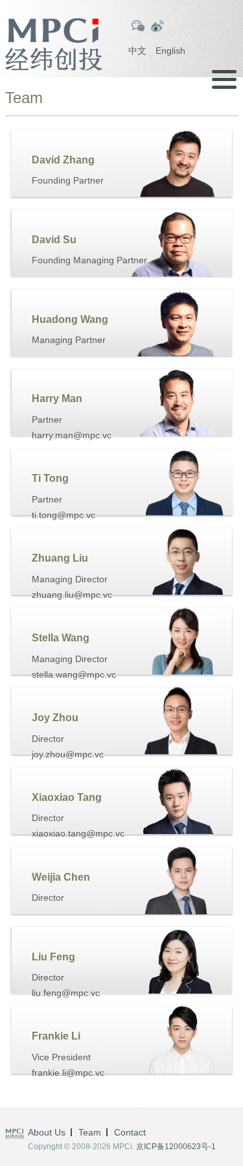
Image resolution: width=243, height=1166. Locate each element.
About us (46, 1132)
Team (89, 1132)
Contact (130, 1132)
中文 (137, 50)
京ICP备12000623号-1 (176, 1146)
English (170, 50)
